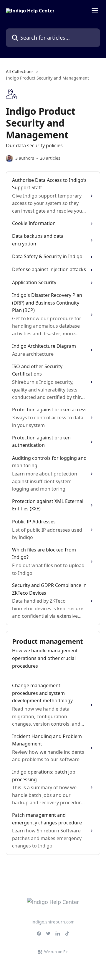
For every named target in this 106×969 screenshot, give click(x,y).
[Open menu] (95, 10)
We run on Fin (56, 951)
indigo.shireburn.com (53, 922)
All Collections (20, 71)
